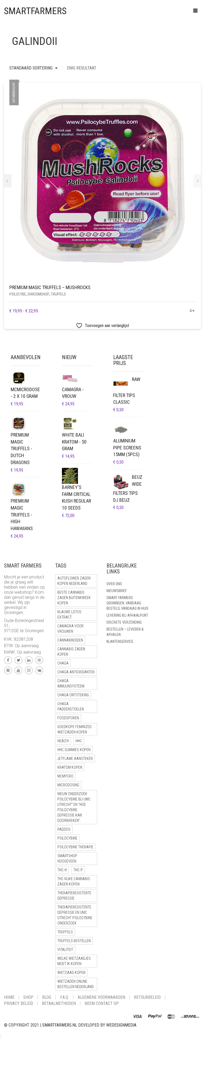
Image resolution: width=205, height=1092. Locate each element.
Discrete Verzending (124, 622)
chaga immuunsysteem (70, 683)
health (63, 741)
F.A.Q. (64, 997)
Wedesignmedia (121, 1025)
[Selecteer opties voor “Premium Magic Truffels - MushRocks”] (192, 311)
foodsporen (68, 718)
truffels (65, 932)
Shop (28, 997)
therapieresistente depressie (74, 895)
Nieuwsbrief (117, 591)
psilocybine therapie (75, 847)
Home (9, 997)
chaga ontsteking (73, 695)
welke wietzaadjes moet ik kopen (74, 961)
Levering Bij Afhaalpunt (127, 615)
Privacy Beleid (18, 1003)
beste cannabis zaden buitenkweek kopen (74, 597)
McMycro (65, 776)
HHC (79, 741)
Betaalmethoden (59, 1003)
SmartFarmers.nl (59, 1025)
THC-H (62, 870)
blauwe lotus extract (69, 614)
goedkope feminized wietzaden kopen (74, 729)
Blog (46, 997)
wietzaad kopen (71, 972)
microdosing (68, 785)
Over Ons (114, 584)
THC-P (78, 870)
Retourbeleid (147, 997)
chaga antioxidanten (75, 672)
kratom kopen (69, 767)
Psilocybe (17, 294)
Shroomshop (38, 294)
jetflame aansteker (75, 758)
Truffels (58, 294)
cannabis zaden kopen (71, 651)
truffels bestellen (74, 941)
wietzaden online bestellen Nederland (75, 984)
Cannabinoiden (70, 640)
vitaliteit (65, 949)
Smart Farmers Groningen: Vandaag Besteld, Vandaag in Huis (127, 603)
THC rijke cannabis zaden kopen (73, 881)
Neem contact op (102, 1003)
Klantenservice (120, 641)
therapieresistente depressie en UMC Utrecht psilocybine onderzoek (74, 915)
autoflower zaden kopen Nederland (73, 581)
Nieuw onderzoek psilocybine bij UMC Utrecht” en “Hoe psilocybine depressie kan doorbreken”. (73, 807)
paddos (63, 829)
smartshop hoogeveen (67, 858)
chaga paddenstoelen (70, 706)
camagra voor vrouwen (70, 629)
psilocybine (67, 838)
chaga (63, 663)
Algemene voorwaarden (101, 997)
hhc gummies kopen (73, 750)
